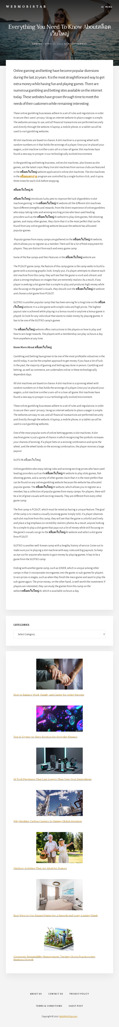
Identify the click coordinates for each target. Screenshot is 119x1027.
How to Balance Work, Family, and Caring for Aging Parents (48, 694)
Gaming (37, 44)
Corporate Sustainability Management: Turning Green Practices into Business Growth (54, 958)
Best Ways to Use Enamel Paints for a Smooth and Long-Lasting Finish (55, 915)
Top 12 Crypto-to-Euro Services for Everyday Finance (45, 736)
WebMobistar (26, 6)
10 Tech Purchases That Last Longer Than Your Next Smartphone (52, 779)
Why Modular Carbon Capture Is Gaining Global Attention (47, 821)
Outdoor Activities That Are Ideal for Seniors (40, 868)
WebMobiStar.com (68, 1016)
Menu (108, 7)
